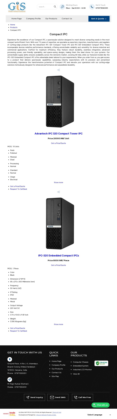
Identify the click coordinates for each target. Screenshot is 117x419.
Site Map (55, 376)
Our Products (51, 18)
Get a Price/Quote (58, 143)
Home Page (16, 18)
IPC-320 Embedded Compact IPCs (58, 255)
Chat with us (102, 405)
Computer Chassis (80, 362)
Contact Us (67, 18)
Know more (58, 182)
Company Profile (33, 18)
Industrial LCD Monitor (82, 369)
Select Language (95, 415)
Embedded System (80, 366)
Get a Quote (98, 18)
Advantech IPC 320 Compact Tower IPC (58, 133)
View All (76, 374)
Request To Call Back (18, 189)
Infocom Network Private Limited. (46, 415)
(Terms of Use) (56, 412)
